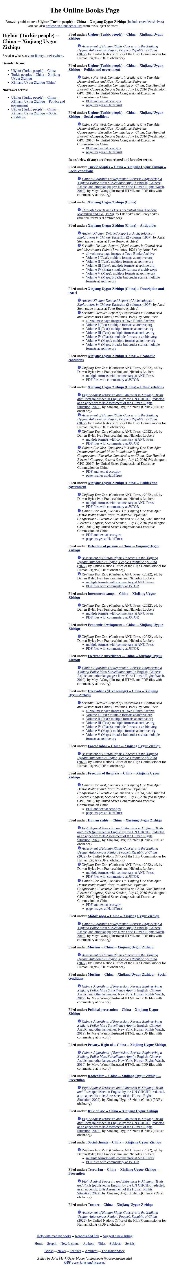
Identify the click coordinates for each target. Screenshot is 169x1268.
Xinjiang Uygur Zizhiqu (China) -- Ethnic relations (126, 387)
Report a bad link (87, 1236)
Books (48, 1251)
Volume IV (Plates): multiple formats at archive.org (121, 269)
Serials (129, 1243)
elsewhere (56, 56)
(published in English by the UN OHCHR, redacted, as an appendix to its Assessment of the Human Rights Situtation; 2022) (121, 401)
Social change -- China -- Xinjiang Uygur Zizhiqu (124, 1142)
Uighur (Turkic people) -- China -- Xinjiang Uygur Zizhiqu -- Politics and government (38, 101)
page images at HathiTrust (104, 105)
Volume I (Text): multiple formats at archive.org (119, 257)
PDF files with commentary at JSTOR (112, 380)
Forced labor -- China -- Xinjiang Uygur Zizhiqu (124, 746)
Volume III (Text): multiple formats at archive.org (120, 265)
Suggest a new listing (117, 1236)
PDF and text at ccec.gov (103, 101)
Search (52, 1243)
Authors (88, 1243)
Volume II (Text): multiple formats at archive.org (119, 261)
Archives (91, 1251)
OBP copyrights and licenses (84, 1262)
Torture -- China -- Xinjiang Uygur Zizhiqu (120, 1204)
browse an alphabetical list (64, 26)
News (61, 1251)
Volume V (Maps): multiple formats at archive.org (120, 273)
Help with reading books (54, 1236)
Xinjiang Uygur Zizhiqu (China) (33, 82)
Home (39, 1243)
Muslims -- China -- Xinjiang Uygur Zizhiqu (121, 947)
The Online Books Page (84, 10)
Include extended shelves (145, 22)
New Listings (70, 1243)
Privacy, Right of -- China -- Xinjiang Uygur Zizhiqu (127, 1045)
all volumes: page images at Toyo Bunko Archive (120, 253)
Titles (102, 1243)
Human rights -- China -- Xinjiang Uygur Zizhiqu (125, 820)
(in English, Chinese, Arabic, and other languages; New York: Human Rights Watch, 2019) (121, 185)
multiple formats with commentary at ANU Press (120, 376)
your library (36, 56)
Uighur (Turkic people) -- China (33, 70)
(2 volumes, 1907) (115, 235)
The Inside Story (113, 1251)
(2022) (117, 50)
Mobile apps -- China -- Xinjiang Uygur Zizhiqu (123, 916)
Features (75, 1251)
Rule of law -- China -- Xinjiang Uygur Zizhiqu (123, 1111)
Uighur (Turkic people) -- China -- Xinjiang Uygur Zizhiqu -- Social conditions (35, 113)
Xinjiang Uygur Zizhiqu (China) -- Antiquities (122, 225)
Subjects (115, 1243)
